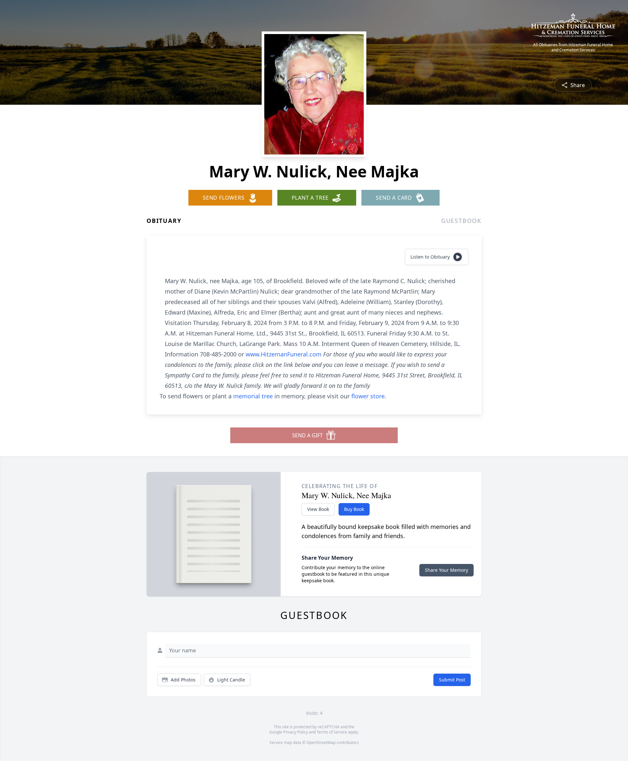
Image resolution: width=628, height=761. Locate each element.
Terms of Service (332, 732)
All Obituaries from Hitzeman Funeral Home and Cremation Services (573, 47)
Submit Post (452, 680)
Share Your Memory (446, 570)
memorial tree (253, 396)
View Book (318, 509)
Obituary (164, 221)
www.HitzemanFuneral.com (284, 354)
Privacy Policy (295, 732)
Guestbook (461, 221)
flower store (368, 396)
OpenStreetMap (321, 742)
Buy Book (354, 509)
